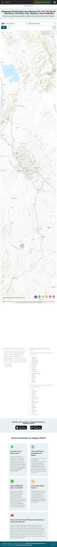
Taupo (33, 389)
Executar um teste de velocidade (42, 2)
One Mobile (8, 364)
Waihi (32, 400)
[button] (2, 32)
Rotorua (33, 375)
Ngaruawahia (34, 398)
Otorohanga (34, 411)
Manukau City (35, 362)
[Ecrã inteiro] (54, 27)
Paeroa (33, 403)
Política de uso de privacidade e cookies (35, 543)
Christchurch (34, 360)
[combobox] (14, 23)
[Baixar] (21, 428)
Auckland (33, 357)
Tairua (33, 412)
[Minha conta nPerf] (54, 2)
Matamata (34, 396)
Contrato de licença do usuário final (23, 545)
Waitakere (34, 364)
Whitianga (34, 407)
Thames (33, 394)
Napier (33, 380)
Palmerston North (36, 373)
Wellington (34, 359)
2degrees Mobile (7, 358)
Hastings (33, 376)
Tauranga (33, 369)
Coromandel (34, 414)
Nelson (33, 378)
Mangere (33, 382)
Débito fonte (9, 27)
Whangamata (35, 402)
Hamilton (33, 366)
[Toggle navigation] (2, 2)
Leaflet (4, 301)
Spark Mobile (8, 366)
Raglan (33, 409)
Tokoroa (33, 393)
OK (53, 544)
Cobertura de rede (4, 27)
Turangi (33, 405)
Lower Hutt (34, 371)
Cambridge (34, 391)
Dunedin (33, 368)
